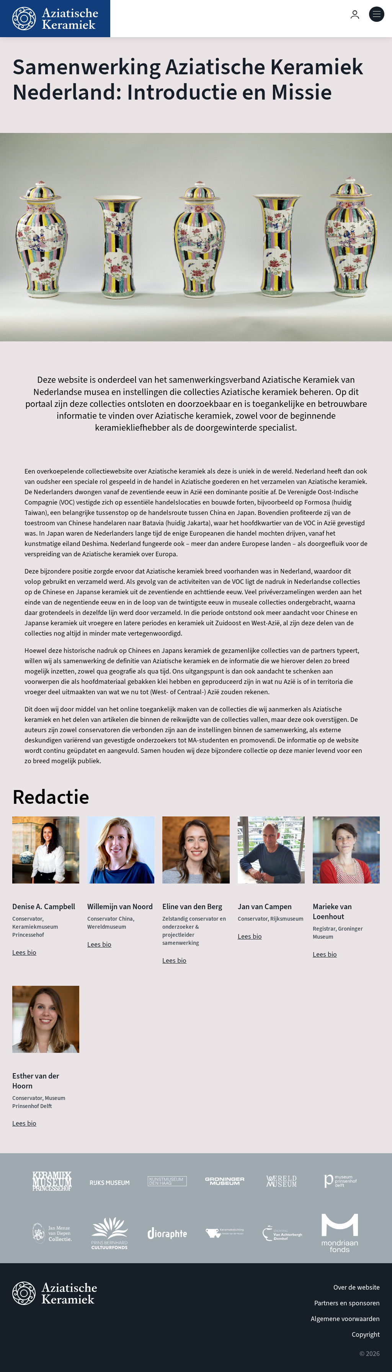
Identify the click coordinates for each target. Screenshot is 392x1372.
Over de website (356, 1287)
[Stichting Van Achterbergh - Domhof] (282, 1235)
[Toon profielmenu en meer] (354, 14)
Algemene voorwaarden (345, 1319)
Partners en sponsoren (347, 1303)
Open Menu (376, 14)
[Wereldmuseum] (282, 1183)
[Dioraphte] (167, 1235)
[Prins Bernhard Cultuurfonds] (109, 1235)
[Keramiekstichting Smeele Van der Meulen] (224, 1235)
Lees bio (24, 952)
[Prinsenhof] (340, 1183)
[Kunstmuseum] (167, 1183)
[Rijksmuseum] (109, 1183)
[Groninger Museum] (224, 1183)
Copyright (366, 1334)
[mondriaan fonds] (340, 1235)
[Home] (55, 18)
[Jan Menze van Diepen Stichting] (52, 1235)
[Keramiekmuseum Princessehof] (52, 1183)
